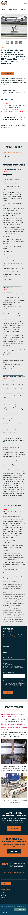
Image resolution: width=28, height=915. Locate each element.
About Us (3, 897)
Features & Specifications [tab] (12, 152)
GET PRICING (8, 74)
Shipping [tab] (7, 156)
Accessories (22, 9)
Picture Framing (13, 9)
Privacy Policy (12, 687)
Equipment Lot (13, 66)
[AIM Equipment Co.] (3, 3)
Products (3, 9)
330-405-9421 (16, 637)
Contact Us (14, 829)
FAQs (2, 894)
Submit (8, 693)
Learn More (14, 851)
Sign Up (6, 883)
